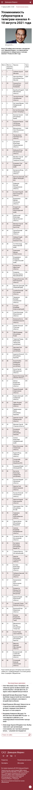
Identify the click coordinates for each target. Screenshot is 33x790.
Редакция (16, 778)
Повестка (4, 760)
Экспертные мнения (16, 683)
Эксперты (4, 763)
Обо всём (20, 763)
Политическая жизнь (22, 7)
